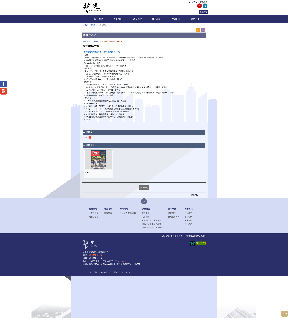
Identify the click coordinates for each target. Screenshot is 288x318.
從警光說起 (93, 213)
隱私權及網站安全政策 (196, 236)
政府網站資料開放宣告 (151, 220)
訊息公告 (156, 18)
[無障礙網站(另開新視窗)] (201, 243)
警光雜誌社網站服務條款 (152, 227)
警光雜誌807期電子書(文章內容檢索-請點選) (102, 52)
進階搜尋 (203, 12)
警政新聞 (146, 213)
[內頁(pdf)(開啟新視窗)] (90, 138)
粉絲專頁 (188, 213)
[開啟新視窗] (198, 30)
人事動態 (146, 217)
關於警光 (98, 18)
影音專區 (172, 213)
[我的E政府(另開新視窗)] (192, 244)
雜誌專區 (118, 18)
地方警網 (188, 217)
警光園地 (137, 18)
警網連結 (195, 18)
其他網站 (188, 224)
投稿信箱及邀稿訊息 (128, 213)
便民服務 (176, 18)
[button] (144, 201)
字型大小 (199, 5)
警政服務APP (174, 217)
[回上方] (284, 314)
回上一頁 (144, 187)
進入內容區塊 (5, 1)
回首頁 (194, 2)
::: (189, 2)
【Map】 (123, 261)
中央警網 (188, 220)
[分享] (205, 5)
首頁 (86, 25)
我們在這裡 (93, 217)
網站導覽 (203, 2)
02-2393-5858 (95, 255)
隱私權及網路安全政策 (151, 224)
